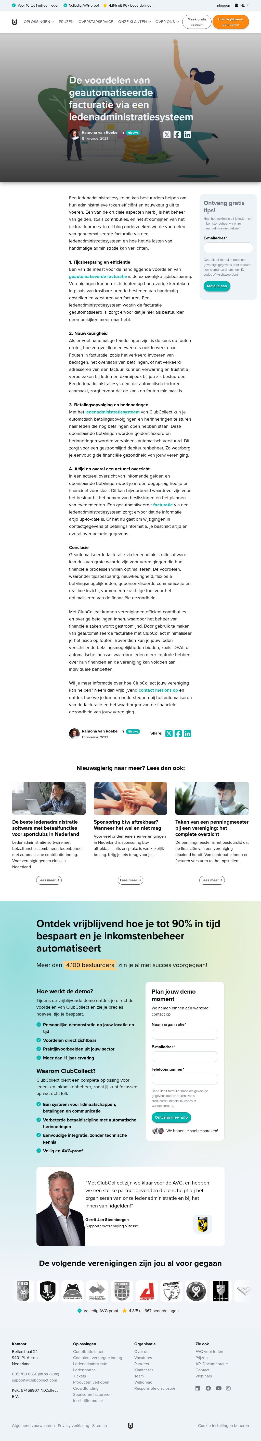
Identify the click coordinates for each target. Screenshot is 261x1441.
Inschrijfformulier (88, 1400)
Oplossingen (37, 21)
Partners (141, 1363)
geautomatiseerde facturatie (98, 276)
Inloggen (223, 5)
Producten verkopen (91, 1382)
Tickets (79, 1376)
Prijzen (66, 21)
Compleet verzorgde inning (97, 1357)
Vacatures (143, 1357)
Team (139, 1376)
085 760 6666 (35, 1374)
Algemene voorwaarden (33, 1425)
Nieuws (133, 132)
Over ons (165, 21)
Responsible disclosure (154, 1388)
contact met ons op (158, 690)
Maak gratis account (197, 22)
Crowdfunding (86, 1388)
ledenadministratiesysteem (112, 412)
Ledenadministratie (90, 1363)
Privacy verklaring (73, 1425)
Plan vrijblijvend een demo (230, 22)
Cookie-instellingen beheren (223, 1425)
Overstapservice (96, 21)
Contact (202, 1370)
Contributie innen (89, 1351)
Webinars (203, 1376)
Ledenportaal (85, 1370)
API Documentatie (211, 1363)
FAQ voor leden (209, 1351)
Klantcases (143, 1370)
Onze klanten (133, 21)
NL (242, 5)
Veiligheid (143, 1382)
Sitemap (99, 1425)
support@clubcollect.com (34, 1380)
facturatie (163, 505)
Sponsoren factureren (92, 1394)
